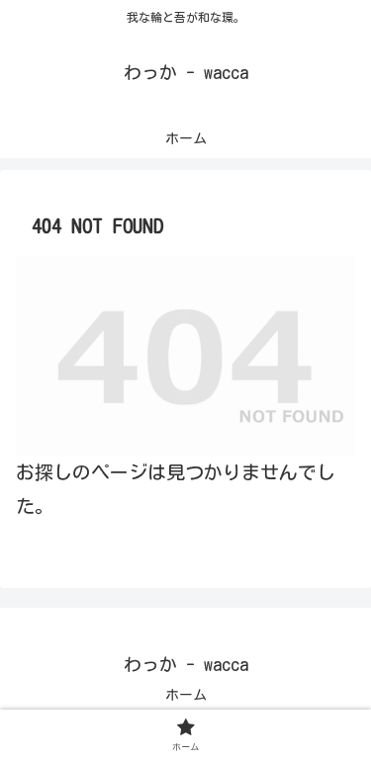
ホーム (186, 695)
